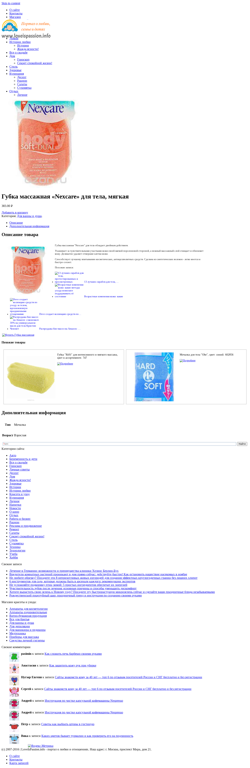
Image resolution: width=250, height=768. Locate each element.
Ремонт (14, 529)
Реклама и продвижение (25, 525)
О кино (14, 511)
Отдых (13, 91)
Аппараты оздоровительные (28, 612)
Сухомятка (24, 87)
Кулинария (16, 73)
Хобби (13, 557)
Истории (23, 45)
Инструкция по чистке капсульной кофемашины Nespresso (84, 700)
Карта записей (19, 763)
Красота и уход (19, 494)
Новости (15, 508)
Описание (16, 222)
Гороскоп (23, 59)
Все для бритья (19, 619)
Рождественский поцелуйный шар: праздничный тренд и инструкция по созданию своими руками (75, 595)
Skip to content (11, 3)
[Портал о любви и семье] (26, 31)
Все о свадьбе (18, 52)
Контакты (15, 13)
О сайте (14, 10)
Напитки (15, 504)
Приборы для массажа (24, 637)
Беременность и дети (23, 459)
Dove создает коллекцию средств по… (60, 314)
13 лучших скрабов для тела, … (101, 281)
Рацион (22, 80)
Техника (15, 547)
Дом (12, 56)
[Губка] (65, 363)
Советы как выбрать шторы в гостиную (67, 724)
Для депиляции (19, 626)
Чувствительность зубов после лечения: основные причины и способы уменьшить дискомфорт (73, 588)
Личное (22, 94)
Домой (13, 38)
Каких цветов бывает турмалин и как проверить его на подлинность (87, 735)
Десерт (21, 77)
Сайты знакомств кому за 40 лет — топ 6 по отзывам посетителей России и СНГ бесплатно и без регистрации (128, 677)
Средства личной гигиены (27, 640)
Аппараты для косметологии (28, 608)
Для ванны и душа (29, 216)
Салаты (22, 84)
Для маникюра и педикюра (27, 629)
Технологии (17, 550)
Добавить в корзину (15, 212)
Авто (12, 455)
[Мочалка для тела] (188, 360)
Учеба (13, 554)
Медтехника (17, 633)
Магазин (15, 17)
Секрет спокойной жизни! (34, 63)
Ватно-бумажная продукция (28, 615)
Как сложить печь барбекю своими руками (73, 653)
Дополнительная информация (29, 226)
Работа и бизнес (20, 518)
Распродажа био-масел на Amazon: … (60, 328)
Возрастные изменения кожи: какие (103, 296)
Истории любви (20, 42)
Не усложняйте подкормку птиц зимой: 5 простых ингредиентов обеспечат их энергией (68, 585)
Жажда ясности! (28, 49)
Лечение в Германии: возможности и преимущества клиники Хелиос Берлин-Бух (64, 570)
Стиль (13, 66)
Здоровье (15, 70)
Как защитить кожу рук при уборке (72, 665)
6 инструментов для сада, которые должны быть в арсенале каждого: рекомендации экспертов (72, 581)
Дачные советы (19, 469)
